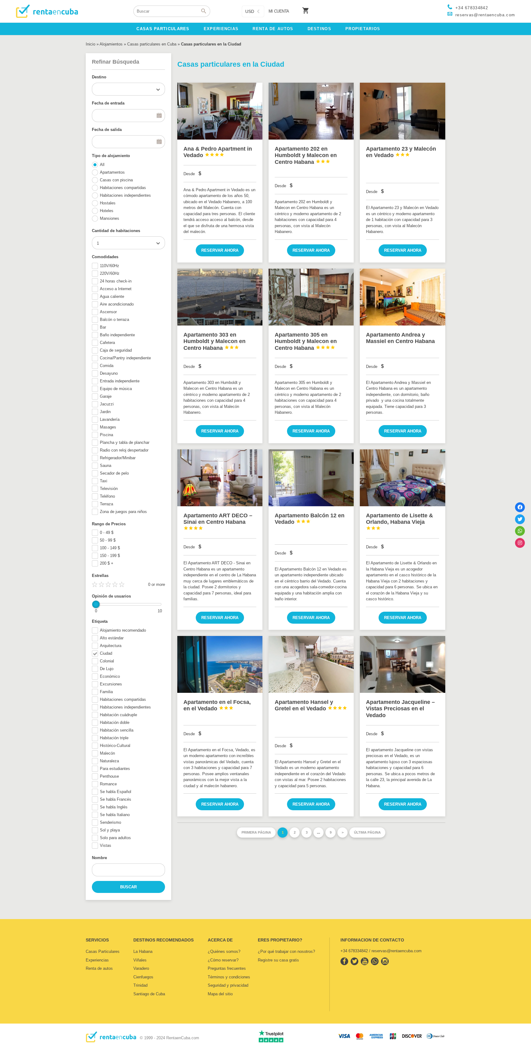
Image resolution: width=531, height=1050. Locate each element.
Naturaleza (109, 761)
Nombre (99, 857)
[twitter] (354, 961)
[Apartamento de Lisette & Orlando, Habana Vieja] (402, 477)
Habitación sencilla (116, 730)
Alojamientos (111, 44)
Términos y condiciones (229, 977)
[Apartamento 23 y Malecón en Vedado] (402, 111)
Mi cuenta (279, 11)
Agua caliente (112, 296)
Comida (106, 365)
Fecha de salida (107, 129)
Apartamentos (112, 172)
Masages (108, 427)
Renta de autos (99, 968)
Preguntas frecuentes (227, 968)
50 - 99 (108, 540)
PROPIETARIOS (362, 28)
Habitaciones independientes (125, 195)
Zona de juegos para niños (123, 511)
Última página (367, 832)
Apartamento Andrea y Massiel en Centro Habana (400, 338)
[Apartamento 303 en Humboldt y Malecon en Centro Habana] (219, 297)
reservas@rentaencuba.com (485, 15)
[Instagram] (520, 543)
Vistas (105, 845)
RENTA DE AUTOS (273, 28)
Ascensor (108, 312)
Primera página (256, 832)
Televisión (109, 488)
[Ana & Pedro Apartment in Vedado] (219, 111)
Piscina (106, 434)
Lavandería (110, 419)
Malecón (107, 753)
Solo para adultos (115, 837)
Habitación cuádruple (118, 714)
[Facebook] (520, 507)
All (102, 164)
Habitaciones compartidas (123, 187)
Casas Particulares (103, 951)
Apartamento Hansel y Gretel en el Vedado (311, 705)
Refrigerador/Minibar (118, 458)
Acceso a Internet (116, 288)
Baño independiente (117, 335)
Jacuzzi (107, 404)
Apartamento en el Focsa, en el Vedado (217, 705)
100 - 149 (110, 548)
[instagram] (385, 961)
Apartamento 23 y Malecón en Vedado (401, 152)
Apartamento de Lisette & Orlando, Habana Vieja (399, 521)
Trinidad (140, 985)
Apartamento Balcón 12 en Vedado (309, 518)
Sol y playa (110, 830)
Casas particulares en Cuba (151, 44)
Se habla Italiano (115, 814)
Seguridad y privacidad (228, 985)
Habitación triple (114, 738)
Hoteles (106, 210)
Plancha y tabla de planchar (124, 442)
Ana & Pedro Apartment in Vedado (217, 152)
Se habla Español (115, 791)
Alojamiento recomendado (123, 630)
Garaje (106, 396)
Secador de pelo (114, 473)
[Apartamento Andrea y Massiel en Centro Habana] (402, 297)
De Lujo (106, 668)
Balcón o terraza (114, 319)
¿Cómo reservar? (223, 960)
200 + (106, 563)
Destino (99, 77)
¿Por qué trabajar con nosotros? (286, 951)
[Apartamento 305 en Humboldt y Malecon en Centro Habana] (311, 297)
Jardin (105, 411)
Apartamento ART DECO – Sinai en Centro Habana (217, 521)
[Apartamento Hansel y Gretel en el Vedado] (311, 664)
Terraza (106, 504)
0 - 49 (106, 532)
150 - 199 (110, 555)
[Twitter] (520, 519)
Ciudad (106, 653)
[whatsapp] (375, 961)
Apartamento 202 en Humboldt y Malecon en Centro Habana (306, 155)
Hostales (108, 203)
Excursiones (111, 684)
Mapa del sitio (220, 994)
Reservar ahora (219, 250)
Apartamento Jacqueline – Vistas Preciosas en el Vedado (400, 708)
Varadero (141, 968)
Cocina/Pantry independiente (125, 358)
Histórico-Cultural (115, 745)
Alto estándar (112, 638)
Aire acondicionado (117, 304)
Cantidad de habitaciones (116, 230)
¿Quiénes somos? (224, 951)
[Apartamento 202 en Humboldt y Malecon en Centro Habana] (311, 111)
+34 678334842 (471, 8)
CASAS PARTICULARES (162, 28)
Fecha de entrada (108, 103)
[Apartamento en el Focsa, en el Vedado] (219, 664)
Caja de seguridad (116, 350)
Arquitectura (110, 645)
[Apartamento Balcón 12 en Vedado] (311, 477)
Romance (108, 784)
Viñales (140, 960)
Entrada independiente (120, 381)
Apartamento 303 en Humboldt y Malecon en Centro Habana (214, 341)
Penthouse (109, 776)
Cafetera (107, 342)
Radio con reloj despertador (124, 450)
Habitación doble (114, 722)
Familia (106, 691)
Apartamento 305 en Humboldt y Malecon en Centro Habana (306, 341)
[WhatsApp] (520, 531)
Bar (103, 327)
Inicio (90, 44)
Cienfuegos (143, 977)
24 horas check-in (116, 281)
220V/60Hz (110, 273)
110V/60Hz (109, 265)
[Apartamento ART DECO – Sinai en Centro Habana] (219, 477)
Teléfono (107, 496)
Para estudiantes (115, 768)
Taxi (103, 481)
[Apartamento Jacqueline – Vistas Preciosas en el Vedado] (402, 664)
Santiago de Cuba (149, 994)
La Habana (142, 951)
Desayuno (109, 373)
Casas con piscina (116, 180)
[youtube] (364, 961)
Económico (110, 676)
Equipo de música (116, 388)
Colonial (107, 661)
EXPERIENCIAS (221, 28)
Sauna (105, 465)
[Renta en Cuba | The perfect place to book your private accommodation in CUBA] (111, 1041)
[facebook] (344, 961)
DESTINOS (319, 28)
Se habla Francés (115, 799)
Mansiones (109, 218)
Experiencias (97, 960)
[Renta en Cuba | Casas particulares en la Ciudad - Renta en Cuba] (47, 11)
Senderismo (110, 822)
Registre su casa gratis (278, 960)
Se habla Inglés (114, 807)
